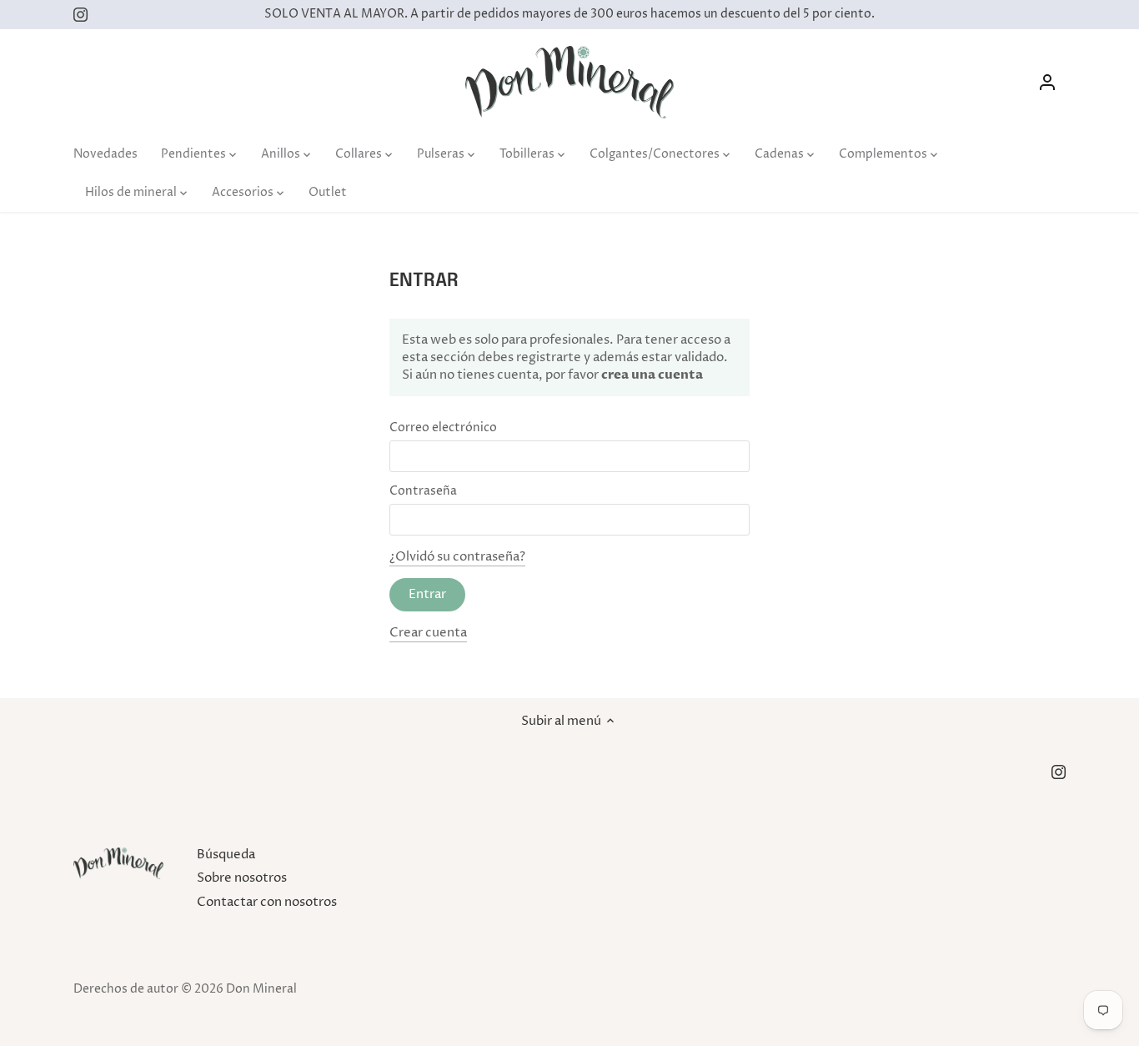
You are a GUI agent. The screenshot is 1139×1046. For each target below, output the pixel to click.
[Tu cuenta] (1047, 82)
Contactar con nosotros (267, 902)
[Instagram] (80, 14)
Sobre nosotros (242, 878)
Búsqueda (226, 854)
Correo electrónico (443, 428)
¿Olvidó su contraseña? (457, 557)
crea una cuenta (651, 374)
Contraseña (423, 491)
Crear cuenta (428, 632)
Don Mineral (261, 989)
